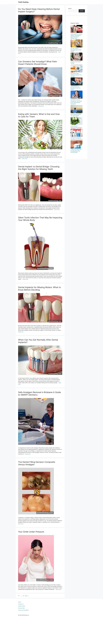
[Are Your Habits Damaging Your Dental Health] (76, 43)
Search (70, 8)
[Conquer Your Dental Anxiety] (76, 57)
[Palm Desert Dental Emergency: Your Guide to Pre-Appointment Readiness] (76, 95)
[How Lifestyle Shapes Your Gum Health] (76, 109)
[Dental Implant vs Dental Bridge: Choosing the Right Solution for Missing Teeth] (76, 29)
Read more (41, 106)
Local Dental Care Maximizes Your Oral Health (75, 88)
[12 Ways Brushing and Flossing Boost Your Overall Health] (76, 144)
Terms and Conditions (23, 610)
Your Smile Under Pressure (31, 531)
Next (26, 595)
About (19, 602)
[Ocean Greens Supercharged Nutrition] (76, 121)
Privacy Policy (21, 608)
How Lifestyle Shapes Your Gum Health (76, 115)
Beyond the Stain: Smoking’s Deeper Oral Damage (76, 75)
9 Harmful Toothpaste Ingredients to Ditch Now (76, 138)
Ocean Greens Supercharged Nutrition (76, 126)
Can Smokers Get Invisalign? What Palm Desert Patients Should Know (37, 62)
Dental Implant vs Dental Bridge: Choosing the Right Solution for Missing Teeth (38, 167)
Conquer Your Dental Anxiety (76, 62)
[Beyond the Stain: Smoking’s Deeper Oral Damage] (76, 68)
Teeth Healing (23, 2)
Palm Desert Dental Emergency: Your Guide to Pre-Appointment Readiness (76, 102)
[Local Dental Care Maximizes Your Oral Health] (76, 81)
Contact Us (20, 604)
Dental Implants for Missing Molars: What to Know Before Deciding (39, 288)
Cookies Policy (21, 606)
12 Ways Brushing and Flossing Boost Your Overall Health (76, 151)
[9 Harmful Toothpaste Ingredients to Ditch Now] (76, 133)
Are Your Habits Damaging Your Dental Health (76, 50)
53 (23, 595)
